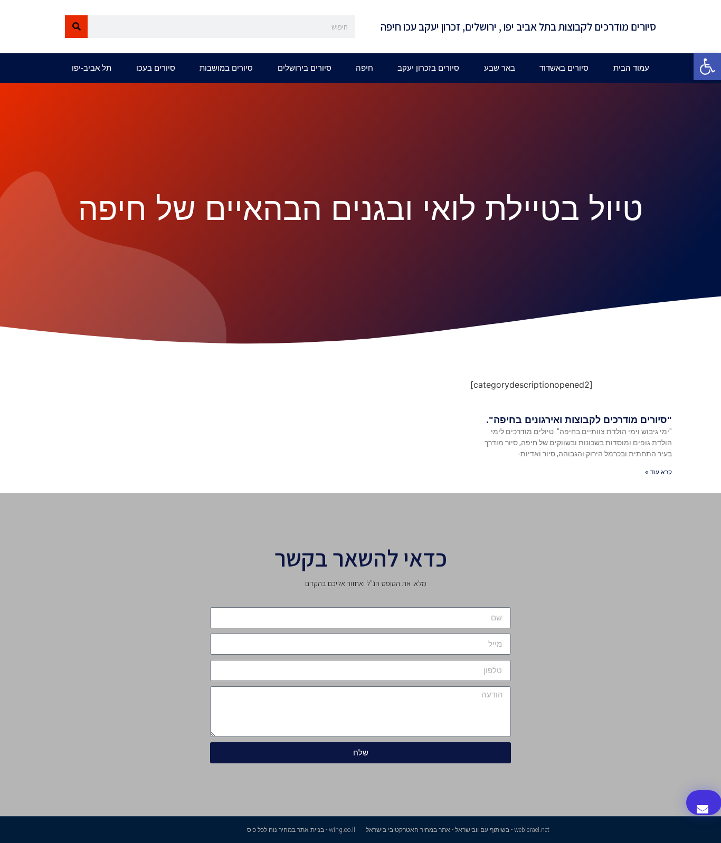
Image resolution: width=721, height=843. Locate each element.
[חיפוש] (76, 26)
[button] (707, 66)
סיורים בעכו (155, 67)
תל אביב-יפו (91, 67)
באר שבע (499, 67)
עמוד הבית (631, 67)
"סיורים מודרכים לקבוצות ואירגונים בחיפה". (579, 420)
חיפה (364, 67)
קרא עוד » (658, 472)
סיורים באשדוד (564, 67)
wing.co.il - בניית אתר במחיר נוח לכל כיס (301, 830)
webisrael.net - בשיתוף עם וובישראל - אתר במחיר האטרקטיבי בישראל (457, 830)
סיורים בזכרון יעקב (428, 67)
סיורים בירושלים (304, 67)
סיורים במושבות (226, 67)
